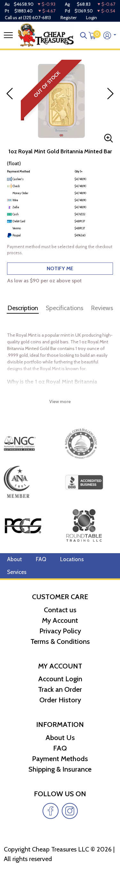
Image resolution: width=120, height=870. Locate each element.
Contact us (60, 610)
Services (17, 572)
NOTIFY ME (60, 268)
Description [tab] (22, 308)
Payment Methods (60, 758)
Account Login (60, 679)
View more (60, 401)
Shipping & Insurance (60, 769)
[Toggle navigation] (8, 35)
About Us (60, 737)
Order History (60, 700)
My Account (60, 620)
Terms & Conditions (60, 641)
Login (91, 17)
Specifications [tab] (64, 308)
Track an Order (60, 689)
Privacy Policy (60, 631)
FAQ (41, 559)
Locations (72, 559)
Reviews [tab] (102, 308)
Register (68, 17)
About (14, 559)
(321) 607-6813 (37, 17)
